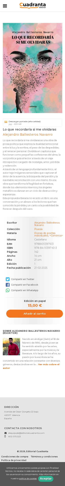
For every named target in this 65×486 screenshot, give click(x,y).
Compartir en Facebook (24, 284)
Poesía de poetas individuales (44, 234)
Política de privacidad (13, 460)
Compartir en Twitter (22, 279)
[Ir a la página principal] (33, 5)
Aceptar (46, 478)
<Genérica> (56, 235)
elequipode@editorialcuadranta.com (26, 433)
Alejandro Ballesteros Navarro (28, 134)
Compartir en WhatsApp (24, 290)
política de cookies (28, 478)
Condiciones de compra (14, 456)
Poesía (38, 229)
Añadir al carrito (35, 313)
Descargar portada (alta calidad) (25, 122)
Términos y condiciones (44, 456)
